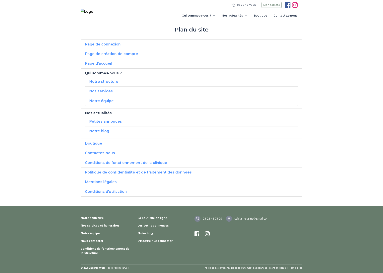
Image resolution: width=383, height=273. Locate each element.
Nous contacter (92, 241)
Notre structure (103, 81)
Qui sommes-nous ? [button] (197, 15)
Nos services (101, 91)
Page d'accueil (98, 63)
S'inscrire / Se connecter (155, 241)
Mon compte (271, 4)
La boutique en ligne (152, 218)
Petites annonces (105, 121)
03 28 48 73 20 (246, 4)
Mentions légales (101, 182)
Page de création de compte (111, 54)
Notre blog (99, 131)
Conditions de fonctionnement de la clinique (126, 163)
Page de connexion (103, 44)
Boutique (260, 15)
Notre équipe (101, 101)
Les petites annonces (153, 225)
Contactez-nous (285, 15)
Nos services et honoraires (100, 225)
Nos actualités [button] (233, 15)
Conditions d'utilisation (106, 191)
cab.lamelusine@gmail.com (251, 218)
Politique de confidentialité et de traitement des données (138, 172)
